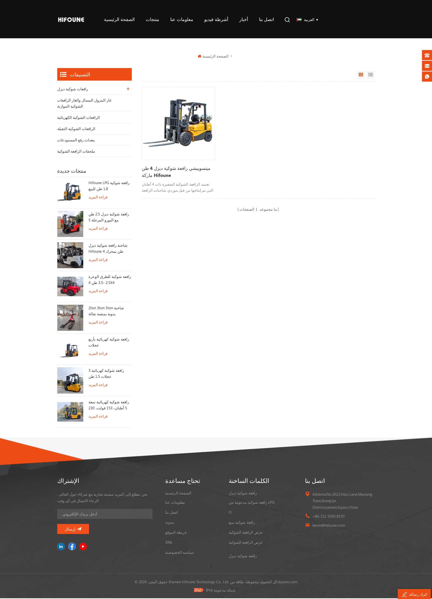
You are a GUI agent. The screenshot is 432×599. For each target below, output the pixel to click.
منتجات (152, 19)
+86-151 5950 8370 (328, 516)
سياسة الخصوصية (179, 552)
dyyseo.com (288, 581)
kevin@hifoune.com (328, 525)
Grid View (361, 75)
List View (370, 75)
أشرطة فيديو (216, 19)
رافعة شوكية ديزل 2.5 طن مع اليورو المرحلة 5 (108, 216)
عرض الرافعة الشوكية (246, 532)
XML (168, 542)
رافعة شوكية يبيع (242, 522)
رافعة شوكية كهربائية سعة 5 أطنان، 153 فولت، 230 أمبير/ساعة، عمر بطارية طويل (108, 405)
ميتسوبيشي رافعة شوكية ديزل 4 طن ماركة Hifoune (176, 171)
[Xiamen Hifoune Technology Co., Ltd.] (71, 19)
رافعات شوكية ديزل (72, 88)
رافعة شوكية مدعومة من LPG (251, 502)
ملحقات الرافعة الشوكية (76, 151)
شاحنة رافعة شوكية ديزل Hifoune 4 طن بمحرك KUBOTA (108, 248)
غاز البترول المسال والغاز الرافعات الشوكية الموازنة (84, 103)
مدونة (169, 522)
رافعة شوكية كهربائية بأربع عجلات (108, 342)
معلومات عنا (181, 19)
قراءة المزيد (98, 196)
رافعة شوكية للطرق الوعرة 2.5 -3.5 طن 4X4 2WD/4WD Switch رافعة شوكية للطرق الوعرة (109, 279)
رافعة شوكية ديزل (243, 492)
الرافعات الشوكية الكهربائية (78, 117)
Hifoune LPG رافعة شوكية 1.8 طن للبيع (109, 185)
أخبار (243, 19)
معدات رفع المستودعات (76, 139)
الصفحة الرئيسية (119, 19)
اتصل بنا (266, 19)
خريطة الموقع (176, 532)
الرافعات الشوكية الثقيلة (76, 128)
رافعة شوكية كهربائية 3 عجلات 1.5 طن (106, 373)
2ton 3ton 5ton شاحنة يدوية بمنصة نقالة (106, 310)
